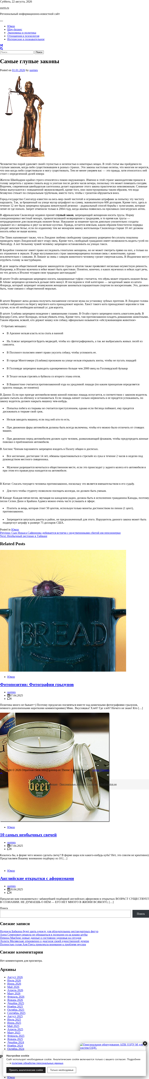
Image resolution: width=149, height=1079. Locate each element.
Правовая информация (44, 784)
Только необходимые (61, 1070)
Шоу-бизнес (14, 29)
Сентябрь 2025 (16, 1013)
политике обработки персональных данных (37, 1063)
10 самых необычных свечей (28, 834)
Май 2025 (13, 1026)
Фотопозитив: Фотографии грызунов (37, 684)
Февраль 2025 (15, 1035)
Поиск (4, 908)
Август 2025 (15, 1016)
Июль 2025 (14, 1019)
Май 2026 (13, 986)
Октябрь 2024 (15, 1048)
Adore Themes (100, 770)
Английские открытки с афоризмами (37, 878)
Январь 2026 (15, 1000)
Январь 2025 (15, 1039)
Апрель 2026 (15, 990)
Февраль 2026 (15, 996)
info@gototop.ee (108, 784)
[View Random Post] (1, 45)
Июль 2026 (14, 980)
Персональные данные (72, 784)
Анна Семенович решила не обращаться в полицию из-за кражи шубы (44, 934)
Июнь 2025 (14, 1022)
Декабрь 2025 (15, 1003)
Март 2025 (13, 1032)
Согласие (92, 784)
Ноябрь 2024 (15, 1045)
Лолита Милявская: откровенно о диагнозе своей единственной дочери (44, 941)
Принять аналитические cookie (26, 1070)
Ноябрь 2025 (15, 1006)
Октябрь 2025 (15, 1009)
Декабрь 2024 (15, 1042)
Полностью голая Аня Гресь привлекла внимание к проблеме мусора (43, 944)
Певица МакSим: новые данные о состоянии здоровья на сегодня (40, 937)
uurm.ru (4, 7)
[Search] (1, 48)
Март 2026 (13, 993)
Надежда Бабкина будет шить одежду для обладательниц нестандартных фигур (49, 931)
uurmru (33, 70)
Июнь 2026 (14, 983)
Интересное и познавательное (26, 39)
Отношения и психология (23, 35)
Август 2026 (15, 977)
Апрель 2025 (15, 1029)
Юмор (11, 26)
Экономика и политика (21, 32)
